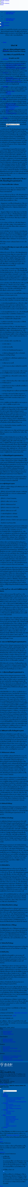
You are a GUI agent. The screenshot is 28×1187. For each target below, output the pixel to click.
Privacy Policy (4, 1084)
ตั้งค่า (1, 1139)
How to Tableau (7, 1032)
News (7, 1123)
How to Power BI (10, 108)
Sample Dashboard (8, 1034)
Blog (4, 1115)
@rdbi (14, 1015)
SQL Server (6, 1049)
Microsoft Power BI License (10, 1048)
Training (5, 1109)
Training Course (10, 1111)
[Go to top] (0, 1088)
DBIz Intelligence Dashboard (13, 1108)
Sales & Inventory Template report (12, 1051)
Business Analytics (8, 1039)
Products (5, 1103)
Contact (5, 1127)
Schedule (8, 94)
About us (5, 1095)
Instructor (8, 92)
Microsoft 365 (6, 1047)
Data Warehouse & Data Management (13, 1060)
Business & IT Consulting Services (12, 1056)
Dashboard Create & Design (10, 1057)
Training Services (7, 1058)
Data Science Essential (12, 106)
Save (1, 1186)
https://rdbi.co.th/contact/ (20, 1013)
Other (7, 1124)
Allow (1, 1141)
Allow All (2, 1152)
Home (4, 1093)
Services (5, 59)
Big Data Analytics (8, 1040)
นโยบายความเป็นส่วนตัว (12, 1135)
